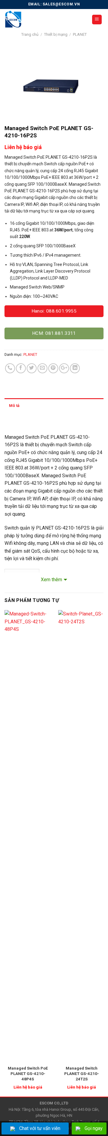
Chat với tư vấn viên (39, 1128)
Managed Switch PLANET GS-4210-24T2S (81, 1073)
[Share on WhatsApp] (10, 368)
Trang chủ (29, 34)
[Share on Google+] (64, 368)
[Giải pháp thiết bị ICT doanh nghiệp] (43, 19)
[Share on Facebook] (21, 368)
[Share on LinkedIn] (75, 368)
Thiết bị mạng (56, 34)
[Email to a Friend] (42, 368)
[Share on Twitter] (32, 368)
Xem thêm (51, 579)
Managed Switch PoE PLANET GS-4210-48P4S (28, 1073)
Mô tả (14, 405)
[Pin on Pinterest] (53, 368)
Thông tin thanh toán (27, 420)
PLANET (80, 34)
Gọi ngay (94, 1128)
